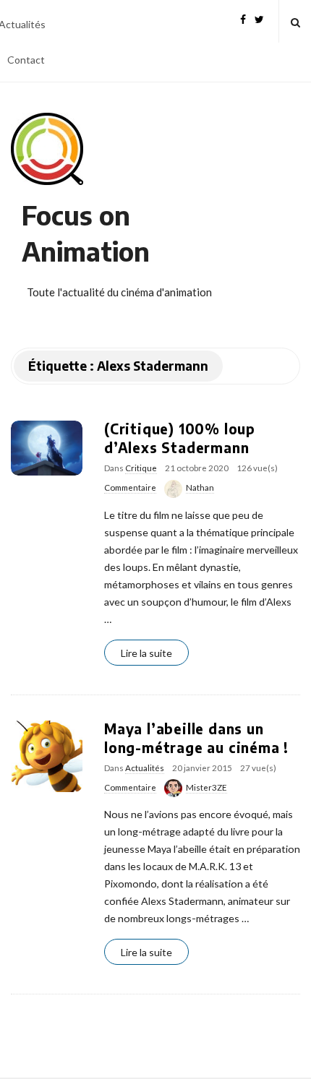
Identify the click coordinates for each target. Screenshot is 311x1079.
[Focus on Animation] (47, 149)
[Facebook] (243, 17)
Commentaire (130, 487)
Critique (141, 468)
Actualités (144, 768)
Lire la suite (146, 653)
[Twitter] (259, 17)
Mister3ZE (206, 787)
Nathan (200, 487)
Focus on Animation (86, 233)
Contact (26, 59)
